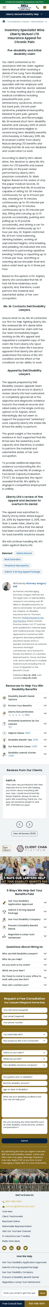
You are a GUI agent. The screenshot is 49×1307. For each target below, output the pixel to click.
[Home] (3, 22)
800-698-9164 (37, 1303)
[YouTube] (4, 1248)
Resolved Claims (11, 1221)
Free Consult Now (12, 1303)
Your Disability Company (18, 21)
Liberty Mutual (37, 21)
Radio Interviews (11, 1241)
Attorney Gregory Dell (29, 585)
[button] (4, 7)
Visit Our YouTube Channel (16, 1231)
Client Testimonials (12, 1216)
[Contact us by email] (43, 8)
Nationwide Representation (17, 1226)
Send (42, 1293)
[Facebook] (18, 1248)
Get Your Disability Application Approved (24, 1262)
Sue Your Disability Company (17, 1272)
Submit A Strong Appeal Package (22, 571)
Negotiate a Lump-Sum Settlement (21, 1282)
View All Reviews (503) (24, 833)
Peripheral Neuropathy (16, 565)
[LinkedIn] (11, 1248)
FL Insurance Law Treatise (16, 1236)
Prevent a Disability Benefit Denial (20, 1277)
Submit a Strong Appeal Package (20, 1267)
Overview (7, 1211)
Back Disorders (12, 559)
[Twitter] (25, 1248)
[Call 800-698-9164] (36, 8)
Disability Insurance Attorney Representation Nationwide (24, 7)
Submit (24, 1140)
